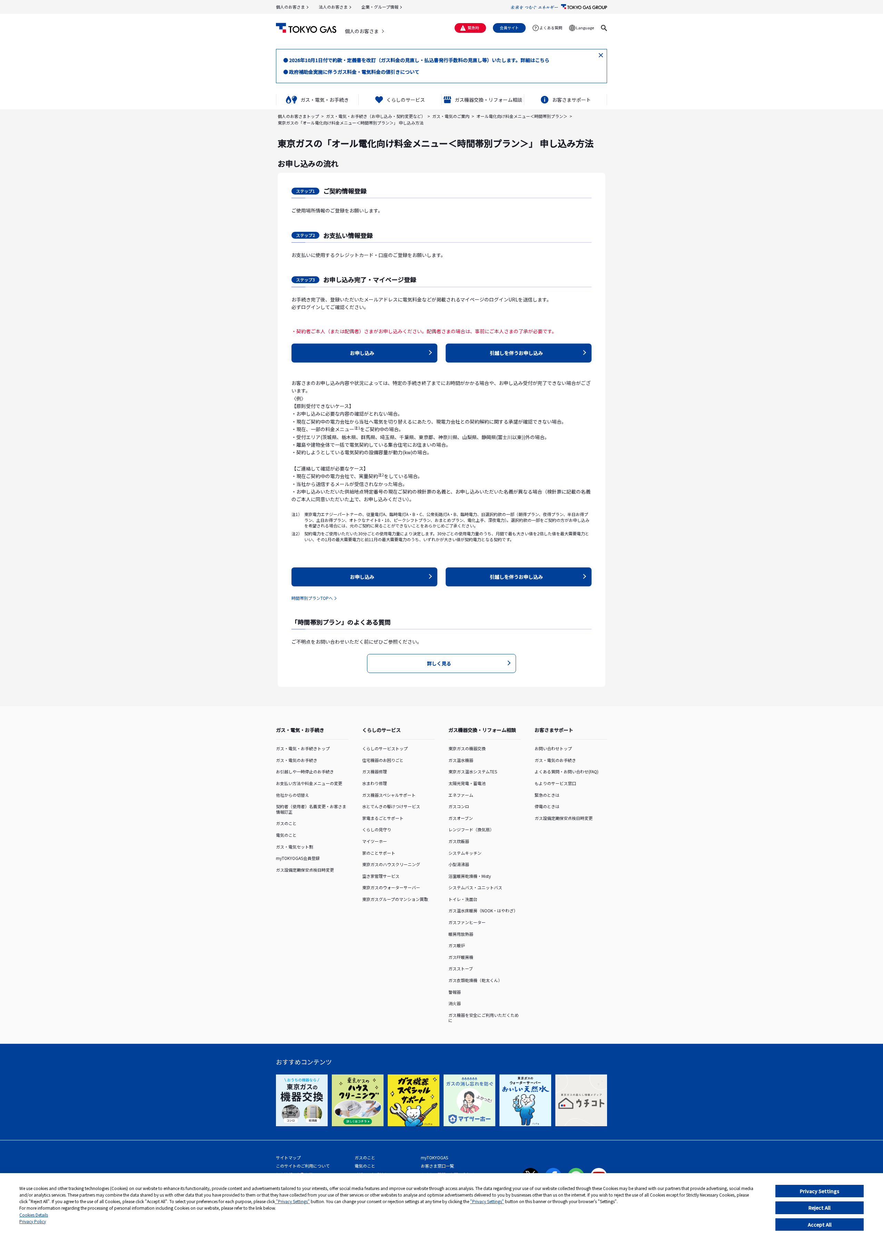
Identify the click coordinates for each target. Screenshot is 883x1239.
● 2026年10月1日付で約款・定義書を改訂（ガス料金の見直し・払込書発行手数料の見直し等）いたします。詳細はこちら (416, 60)
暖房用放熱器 (460, 934)
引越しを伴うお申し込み (516, 352)
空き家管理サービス (380, 876)
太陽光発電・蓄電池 (467, 783)
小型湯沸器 (458, 864)
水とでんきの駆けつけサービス (391, 806)
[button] (604, 27)
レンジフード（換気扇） (471, 829)
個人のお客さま (290, 7)
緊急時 (473, 27)
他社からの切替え (292, 795)
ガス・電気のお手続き (296, 760)
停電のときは (547, 806)
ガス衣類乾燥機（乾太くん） (475, 980)
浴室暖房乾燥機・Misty (469, 876)
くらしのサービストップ (385, 748)
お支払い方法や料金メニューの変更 (309, 783)
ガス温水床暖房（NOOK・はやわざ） (483, 910)
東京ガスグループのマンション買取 (395, 899)
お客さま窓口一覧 (437, 1166)
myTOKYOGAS (434, 1157)
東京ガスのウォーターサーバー (391, 887)
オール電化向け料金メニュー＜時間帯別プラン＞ (521, 116)
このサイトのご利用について (303, 1166)
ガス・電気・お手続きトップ (303, 748)
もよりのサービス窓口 (555, 783)
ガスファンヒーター (467, 922)
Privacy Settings (819, 1191)
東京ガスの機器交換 (467, 748)
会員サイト (509, 27)
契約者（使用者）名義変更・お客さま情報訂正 (311, 809)
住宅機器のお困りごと (383, 760)
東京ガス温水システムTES (472, 771)
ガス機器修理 (374, 771)
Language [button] (585, 27)
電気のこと (286, 835)
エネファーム (460, 795)
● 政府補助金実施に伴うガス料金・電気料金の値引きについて (351, 71)
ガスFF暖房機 (460, 957)
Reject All (819, 1207)
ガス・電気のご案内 (450, 116)
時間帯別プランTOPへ (312, 598)
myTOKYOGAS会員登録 (298, 858)
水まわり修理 (374, 783)
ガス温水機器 (460, 760)
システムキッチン (465, 853)
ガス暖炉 (456, 945)
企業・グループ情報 (379, 7)
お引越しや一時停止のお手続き (305, 771)
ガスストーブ (460, 968)
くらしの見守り (376, 829)
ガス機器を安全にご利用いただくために (483, 1017)
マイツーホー (374, 841)
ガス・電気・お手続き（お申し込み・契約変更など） (375, 116)
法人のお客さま (333, 7)
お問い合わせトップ (553, 748)
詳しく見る (439, 663)
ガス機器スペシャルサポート (389, 795)
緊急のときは (547, 795)
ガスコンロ (458, 806)
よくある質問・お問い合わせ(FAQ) (566, 771)
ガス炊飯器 (458, 841)
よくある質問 (550, 27)
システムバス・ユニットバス (475, 887)
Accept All (820, 1224)
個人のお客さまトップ (298, 116)
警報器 (454, 992)
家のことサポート (378, 853)
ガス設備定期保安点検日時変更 (305, 870)
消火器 (454, 1003)
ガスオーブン (460, 818)
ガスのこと (286, 823)
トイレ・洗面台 (462, 899)
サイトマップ (288, 1157)
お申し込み (362, 352)
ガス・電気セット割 (294, 847)
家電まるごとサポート (383, 818)
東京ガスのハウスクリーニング (391, 864)
